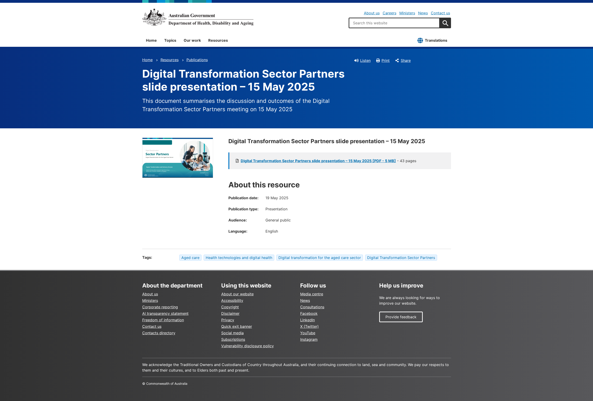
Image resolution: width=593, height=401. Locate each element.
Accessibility (232, 300)
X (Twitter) (309, 326)
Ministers (407, 13)
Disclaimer (230, 313)
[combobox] (394, 23)
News (423, 13)
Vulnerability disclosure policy (247, 346)
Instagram (309, 339)
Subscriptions (233, 339)
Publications (197, 59)
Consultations (312, 307)
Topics (170, 40)
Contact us (440, 13)
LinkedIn (307, 320)
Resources (218, 40)
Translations (436, 40)
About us (372, 13)
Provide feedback (400, 317)
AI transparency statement (165, 313)
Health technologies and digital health (239, 257)
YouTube (307, 333)
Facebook (309, 313)
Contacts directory (158, 333)
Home (151, 40)
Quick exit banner (236, 326)
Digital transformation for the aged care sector (319, 257)
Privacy (227, 320)
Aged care (190, 257)
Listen (365, 60)
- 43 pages (328, 160)
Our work (192, 40)
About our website (237, 294)
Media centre (311, 294)
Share (406, 60)
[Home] (197, 17)
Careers (389, 13)
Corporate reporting (160, 307)
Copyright (230, 307)
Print (386, 60)
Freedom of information (163, 320)
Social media (232, 333)
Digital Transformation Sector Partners (401, 257)
